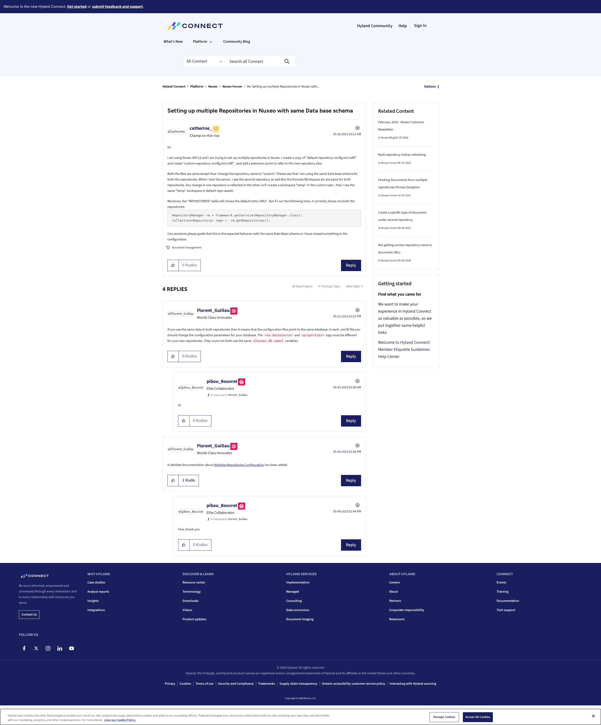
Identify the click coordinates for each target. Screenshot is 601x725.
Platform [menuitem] (200, 41)
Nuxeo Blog (388, 138)
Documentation (508, 601)
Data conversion (297, 610)
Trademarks (266, 683)
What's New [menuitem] (173, 41)
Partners (395, 601)
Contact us (29, 614)
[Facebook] (24, 648)
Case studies (96, 582)
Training (502, 591)
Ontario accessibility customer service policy (353, 683)
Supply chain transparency (298, 683)
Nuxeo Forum (232, 86)
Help (402, 26)
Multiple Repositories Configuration (239, 465)
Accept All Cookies (477, 717)
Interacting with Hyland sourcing (413, 683)
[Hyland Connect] (195, 26)
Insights (93, 601)
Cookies (185, 683)
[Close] (593, 716)
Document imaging (299, 619)
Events (501, 582)
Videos (187, 610)
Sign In (420, 26)
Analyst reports (98, 591)
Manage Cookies (444, 717)
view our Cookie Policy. (120, 720)
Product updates (194, 619)
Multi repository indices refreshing (402, 154)
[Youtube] (71, 648)
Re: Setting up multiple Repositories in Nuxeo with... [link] (283, 86)
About (393, 591)
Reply (351, 265)
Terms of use (204, 683)
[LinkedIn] (59, 648)
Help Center (388, 357)
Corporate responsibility (406, 610)
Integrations (96, 610)
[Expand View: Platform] (210, 41)
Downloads (191, 601)
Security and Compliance (236, 683)
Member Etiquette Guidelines (404, 349)
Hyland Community (374, 26)
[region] (300, 717)
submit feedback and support (117, 6)
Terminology (192, 591)
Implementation (298, 582)
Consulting (294, 601)
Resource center (194, 582)
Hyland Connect (173, 86)
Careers (394, 582)
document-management (186, 248)
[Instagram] (48, 648)
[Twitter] (36, 648)
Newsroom (397, 619)
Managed (292, 591)
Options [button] (430, 86)
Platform (196, 86)
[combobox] (260, 61)
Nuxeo (212, 86)
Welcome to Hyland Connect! (404, 342)
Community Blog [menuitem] (236, 41)
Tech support (506, 610)
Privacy (170, 683)
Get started (77, 6)
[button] (173, 265)
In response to (229, 395)
